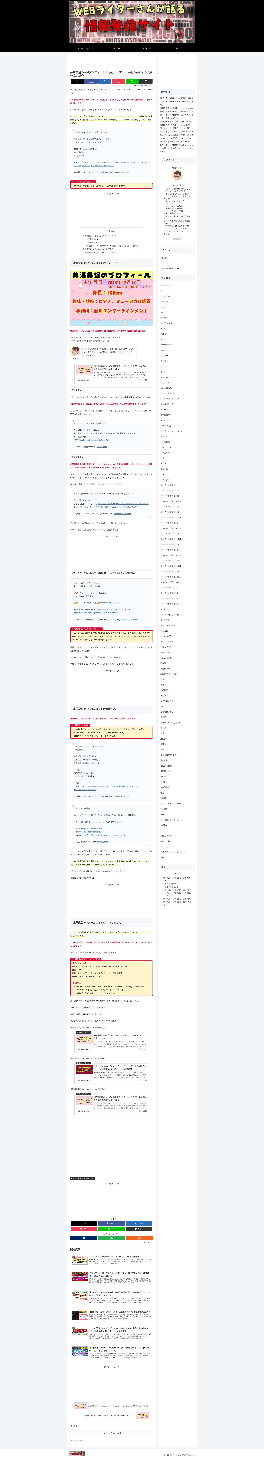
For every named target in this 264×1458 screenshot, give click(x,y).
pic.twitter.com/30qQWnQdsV (124, 507)
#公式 (100, 507)
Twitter (163, 334)
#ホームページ (91, 507)
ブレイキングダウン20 (169, 582)
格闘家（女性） (166, 766)
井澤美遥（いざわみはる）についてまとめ (100, 252)
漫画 (162, 793)
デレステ (164, 437)
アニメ (74, 1178)
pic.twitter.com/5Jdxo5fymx (85, 790)
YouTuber (164, 361)
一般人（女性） (166, 647)
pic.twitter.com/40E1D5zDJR (106, 613)
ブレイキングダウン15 (169, 534)
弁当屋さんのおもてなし (170, 723)
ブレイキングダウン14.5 (170, 528)
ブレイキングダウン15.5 (170, 539)
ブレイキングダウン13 (169, 512)
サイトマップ (166, 263)
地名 (162, 679)
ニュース (164, 469)
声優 (162, 685)
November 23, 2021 (122, 796)
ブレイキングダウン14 (169, 523)
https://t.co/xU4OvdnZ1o (112, 162)
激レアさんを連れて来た (170, 804)
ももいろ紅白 (166, 636)
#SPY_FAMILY (108, 610)
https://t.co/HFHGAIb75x (84, 613)
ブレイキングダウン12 (169, 507)
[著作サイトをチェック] (83, 1238)
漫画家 (163, 798)
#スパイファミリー (122, 610)
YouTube (164, 356)
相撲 (162, 814)
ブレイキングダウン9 (169, 598)
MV (161, 312)
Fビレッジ (164, 302)
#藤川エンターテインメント (128, 504)
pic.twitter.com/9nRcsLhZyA (97, 440)
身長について (93, 239)
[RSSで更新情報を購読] (139, 1238)
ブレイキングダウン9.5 (170, 604)
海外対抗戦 (165, 787)
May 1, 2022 (102, 447)
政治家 (163, 739)
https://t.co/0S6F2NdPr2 (92, 835)
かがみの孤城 (166, 388)
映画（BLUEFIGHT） (169, 755)
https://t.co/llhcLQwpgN (94, 786)
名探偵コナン (166, 669)
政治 (162, 733)
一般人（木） (166, 652)
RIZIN (162, 329)
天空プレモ (165, 696)
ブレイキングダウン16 (169, 544)
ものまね (164, 631)
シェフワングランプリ (169, 399)
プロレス (164, 609)
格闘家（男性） (166, 771)
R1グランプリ (166, 323)
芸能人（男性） (166, 841)
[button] (146, 81)
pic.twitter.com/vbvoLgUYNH (114, 835)
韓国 (162, 858)
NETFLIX (164, 318)
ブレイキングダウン (168, 485)
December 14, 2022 (122, 172)
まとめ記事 (165, 620)
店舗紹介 (164, 717)
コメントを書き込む (111, 1433)
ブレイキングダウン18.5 (170, 566)
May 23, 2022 (102, 842)
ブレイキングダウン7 (169, 588)
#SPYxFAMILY (80, 440)
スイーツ (164, 410)
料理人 (163, 744)
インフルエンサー (167, 377)
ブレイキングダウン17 (169, 550)
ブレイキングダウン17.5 (170, 555)
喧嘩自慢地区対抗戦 (168, 674)
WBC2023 (164, 350)
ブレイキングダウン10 (169, 491)
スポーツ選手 (166, 426)
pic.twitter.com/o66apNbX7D (102, 166)
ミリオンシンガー (167, 625)
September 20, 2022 (122, 514)
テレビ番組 (165, 442)
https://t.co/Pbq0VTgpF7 (109, 603)
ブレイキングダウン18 (169, 561)
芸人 (162, 831)
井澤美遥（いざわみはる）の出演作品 (99, 249)
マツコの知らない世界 (169, 615)
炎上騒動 (164, 809)
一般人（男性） (166, 658)
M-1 (162, 307)
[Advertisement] (111, 62)
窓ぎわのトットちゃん (169, 820)
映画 (162, 750)
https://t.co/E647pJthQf (131, 162)
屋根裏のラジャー (167, 712)
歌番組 (163, 782)
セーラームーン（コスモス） (172, 431)
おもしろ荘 (165, 383)
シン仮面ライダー (167, 404)
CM (161, 291)
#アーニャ (86, 166)
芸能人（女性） (89, 1178)
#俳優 (104, 507)
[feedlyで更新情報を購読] (111, 1238)
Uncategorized (166, 345)
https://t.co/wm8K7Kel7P (114, 786)
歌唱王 (163, 777)
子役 (81, 1178)
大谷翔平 (164, 690)
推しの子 (164, 728)
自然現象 (164, 825)
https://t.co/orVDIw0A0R (92, 828)
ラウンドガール (166, 642)
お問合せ (164, 258)
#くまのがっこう (131, 786)
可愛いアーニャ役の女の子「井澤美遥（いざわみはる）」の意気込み (114, 246)
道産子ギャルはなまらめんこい (173, 852)
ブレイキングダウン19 (169, 571)
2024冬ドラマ (166, 285)
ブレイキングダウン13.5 (170, 517)
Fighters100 (165, 296)
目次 (108, 231)
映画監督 (164, 760)
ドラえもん (165, 453)
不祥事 (163, 663)
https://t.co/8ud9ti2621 (91, 832)
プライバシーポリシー (169, 269)
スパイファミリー (167, 420)
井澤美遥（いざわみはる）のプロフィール (100, 236)
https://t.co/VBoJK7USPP (91, 610)
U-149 (163, 339)
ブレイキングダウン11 (169, 496)
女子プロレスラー (167, 701)
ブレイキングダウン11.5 (170, 501)
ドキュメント (166, 447)
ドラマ (163, 458)
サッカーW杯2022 (168, 393)
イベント (164, 372)
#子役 (109, 507)
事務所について (94, 242)
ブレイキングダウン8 (169, 593)
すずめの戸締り (166, 415)
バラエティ (165, 480)
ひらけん (177, 185)
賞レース (164, 847)
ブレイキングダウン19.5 (170, 577)
